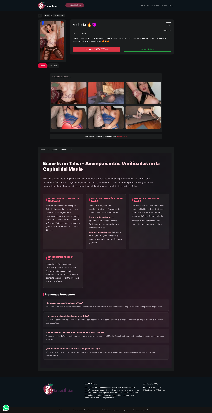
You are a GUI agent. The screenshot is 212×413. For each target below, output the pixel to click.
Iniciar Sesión (74, 5)
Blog (171, 5)
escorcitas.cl (122, 136)
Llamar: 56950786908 (97, 49)
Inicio (143, 5)
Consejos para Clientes (157, 5)
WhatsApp (148, 49)
